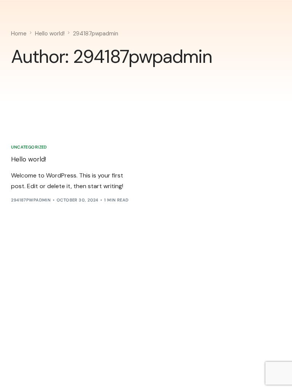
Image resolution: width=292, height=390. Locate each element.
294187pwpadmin (31, 200)
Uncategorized (29, 147)
